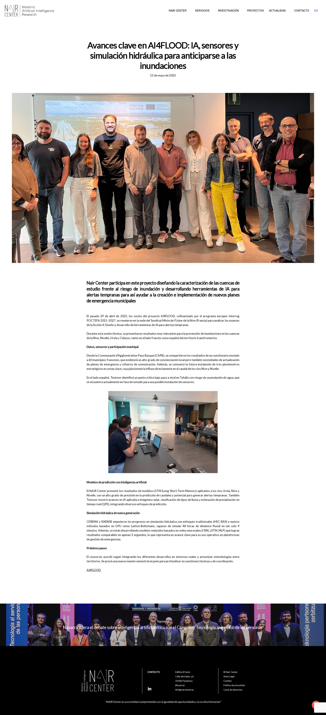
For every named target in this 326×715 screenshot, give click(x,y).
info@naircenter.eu (184, 689)
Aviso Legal (228, 676)
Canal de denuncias (232, 689)
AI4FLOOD (94, 570)
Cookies (227, 680)
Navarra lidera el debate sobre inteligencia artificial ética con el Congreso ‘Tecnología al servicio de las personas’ (163, 625)
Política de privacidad (234, 685)
